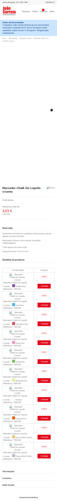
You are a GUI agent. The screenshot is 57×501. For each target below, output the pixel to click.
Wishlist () (50, 2)
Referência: (7, 207)
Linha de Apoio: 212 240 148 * (15, 2)
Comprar (44, 286)
